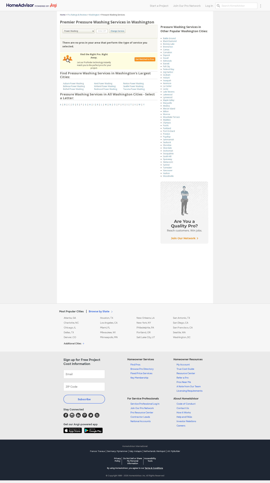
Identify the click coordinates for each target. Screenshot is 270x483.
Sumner (166, 164)
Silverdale (167, 148)
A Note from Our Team (189, 386)
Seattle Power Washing (133, 86)
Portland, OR (144, 332)
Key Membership (139, 377)
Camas (166, 49)
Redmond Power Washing (105, 89)
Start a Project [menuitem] (159, 5)
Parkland (167, 128)
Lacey (165, 89)
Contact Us (183, 408)
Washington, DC (181, 337)
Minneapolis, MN (109, 337)
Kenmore (167, 83)
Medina (166, 105)
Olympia (167, 122)
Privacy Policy (117, 459)
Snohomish (168, 150)
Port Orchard (169, 131)
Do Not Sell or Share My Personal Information (132, 461)
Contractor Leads (140, 417)
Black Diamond (170, 41)
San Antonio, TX (181, 318)
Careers (181, 425)
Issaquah (167, 80)
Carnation (167, 52)
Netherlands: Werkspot (154, 451)
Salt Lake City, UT (146, 337)
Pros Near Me (184, 382)
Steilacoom (168, 162)
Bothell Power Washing (73, 89)
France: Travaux (97, 451)
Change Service (117, 31)
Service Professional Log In (145, 403)
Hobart (166, 77)
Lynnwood (167, 97)
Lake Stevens (168, 91)
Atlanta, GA (70, 318)
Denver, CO (70, 337)
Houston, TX (106, 318)
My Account (183, 364)
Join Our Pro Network (142, 408)
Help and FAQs (184, 417)
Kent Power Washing (103, 83)
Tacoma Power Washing (134, 89)
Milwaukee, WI (108, 332)
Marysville (167, 103)
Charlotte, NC (71, 322)
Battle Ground (169, 38)
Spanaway (167, 159)
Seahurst (167, 142)
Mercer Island (169, 108)
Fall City (166, 66)
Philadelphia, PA (145, 327)
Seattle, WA (179, 332)
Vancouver (167, 170)
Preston (166, 134)
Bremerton (168, 46)
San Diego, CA (180, 322)
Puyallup (167, 136)
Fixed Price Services (141, 373)
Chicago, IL (70, 327)
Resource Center (186, 373)
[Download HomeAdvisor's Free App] (73, 431)
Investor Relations (186, 421)
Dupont (166, 55)
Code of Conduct (186, 403)
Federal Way (168, 69)
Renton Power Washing (133, 83)
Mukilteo (167, 120)
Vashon (166, 173)
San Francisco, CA (183, 327)
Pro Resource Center (141, 412)
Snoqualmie (168, 153)
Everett (166, 63)
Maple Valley (168, 100)
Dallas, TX (69, 332)
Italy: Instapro (135, 451)
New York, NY (144, 322)
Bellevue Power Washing (74, 86)
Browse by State (99, 311)
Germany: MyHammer (117, 451)
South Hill (167, 156)
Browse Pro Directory (142, 369)
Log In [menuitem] (209, 5)
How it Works (184, 412)
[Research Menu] (261, 6)
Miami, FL (105, 327)
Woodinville (168, 176)
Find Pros (135, 364)
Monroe (166, 114)
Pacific (166, 125)
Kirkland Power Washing (104, 86)
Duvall (166, 58)
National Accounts (140, 421)
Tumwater (167, 167)
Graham (166, 75)
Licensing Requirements (189, 390)
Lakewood (167, 94)
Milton (166, 111)
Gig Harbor (168, 72)
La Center (167, 86)
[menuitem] (31, 5)
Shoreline (167, 145)
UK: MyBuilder (173, 451)
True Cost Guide (185, 369)
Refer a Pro (183, 377)
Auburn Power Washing (73, 83)
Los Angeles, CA (109, 322)
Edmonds (167, 60)
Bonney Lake (168, 44)
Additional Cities (73, 343)
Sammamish (168, 139)
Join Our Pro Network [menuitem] (187, 5)
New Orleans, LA (146, 318)
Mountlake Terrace (171, 117)
